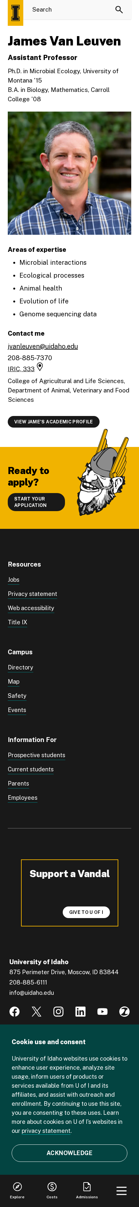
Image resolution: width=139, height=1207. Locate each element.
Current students (31, 769)
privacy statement (46, 1130)
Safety (17, 695)
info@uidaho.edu (31, 992)
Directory (20, 667)
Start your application (30, 502)
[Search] (119, 10)
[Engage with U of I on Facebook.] (14, 1011)
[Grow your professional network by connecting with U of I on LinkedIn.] (80, 1011)
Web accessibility (31, 608)
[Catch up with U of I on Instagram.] (58, 1011)
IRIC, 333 (21, 368)
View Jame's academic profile (53, 421)
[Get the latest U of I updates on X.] (36, 1011)
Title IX (17, 622)
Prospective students (36, 755)
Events (17, 710)
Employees (22, 797)
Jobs (13, 579)
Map (13, 681)
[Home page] (15, 13)
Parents (18, 783)
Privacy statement (32, 593)
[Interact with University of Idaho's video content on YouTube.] (102, 1011)
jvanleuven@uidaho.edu (43, 346)
